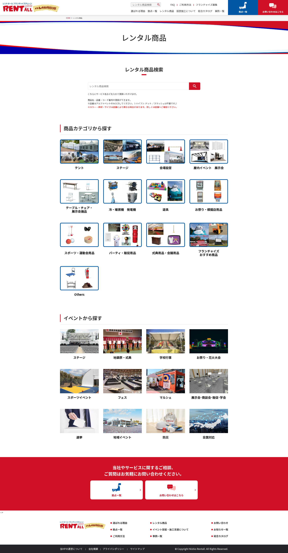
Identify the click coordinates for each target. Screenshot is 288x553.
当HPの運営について (71, 549)
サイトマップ (137, 549)
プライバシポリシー (113, 549)
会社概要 (93, 549)
